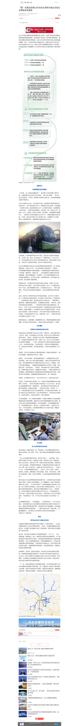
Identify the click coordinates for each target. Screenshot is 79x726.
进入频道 (57, 18)
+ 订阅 (57, 22)
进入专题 (57, 629)
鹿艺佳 (24, 632)
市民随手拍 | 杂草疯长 (34, 723)
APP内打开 (40, 718)
